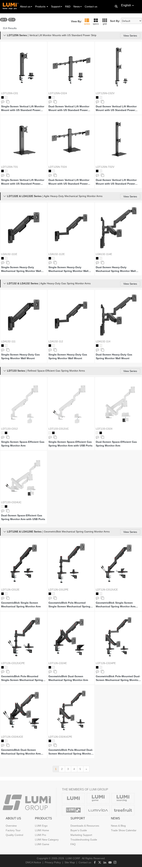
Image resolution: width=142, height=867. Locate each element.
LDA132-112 (55, 341)
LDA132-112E (56, 254)
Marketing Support (81, 834)
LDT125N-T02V (105, 166)
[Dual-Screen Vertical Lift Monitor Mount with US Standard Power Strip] (71, 67)
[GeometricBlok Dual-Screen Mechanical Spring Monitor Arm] (71, 636)
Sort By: (115, 20)
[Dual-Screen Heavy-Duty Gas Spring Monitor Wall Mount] (118, 315)
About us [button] (25, 6)
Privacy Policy (53, 862)
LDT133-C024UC (11, 502)
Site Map (70, 862)
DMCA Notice (33, 862)
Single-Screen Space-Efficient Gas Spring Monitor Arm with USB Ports (70, 443)
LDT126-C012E (10, 589)
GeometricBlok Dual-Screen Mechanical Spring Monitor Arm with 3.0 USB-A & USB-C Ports (21, 751)
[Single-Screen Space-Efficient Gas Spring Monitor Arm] (23, 402)
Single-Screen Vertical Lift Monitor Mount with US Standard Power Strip (22, 108)
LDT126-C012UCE (107, 589)
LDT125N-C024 (57, 93)
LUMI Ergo (41, 825)
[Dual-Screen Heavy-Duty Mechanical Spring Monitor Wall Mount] (118, 227)
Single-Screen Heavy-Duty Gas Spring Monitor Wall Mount (20, 356)
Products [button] (40, 6)
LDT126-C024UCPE (60, 736)
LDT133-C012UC (58, 428)
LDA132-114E (104, 254)
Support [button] (55, 6)
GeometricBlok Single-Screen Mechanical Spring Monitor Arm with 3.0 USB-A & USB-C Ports (115, 604)
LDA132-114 (103, 341)
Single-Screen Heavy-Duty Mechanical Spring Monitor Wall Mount (21, 269)
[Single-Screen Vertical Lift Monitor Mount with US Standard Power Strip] (23, 67)
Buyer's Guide (78, 830)
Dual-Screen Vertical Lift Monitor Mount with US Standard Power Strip (68, 108)
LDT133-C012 (9, 428)
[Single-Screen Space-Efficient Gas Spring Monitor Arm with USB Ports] (71, 402)
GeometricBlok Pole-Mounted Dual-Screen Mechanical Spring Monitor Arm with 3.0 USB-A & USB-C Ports (70, 751)
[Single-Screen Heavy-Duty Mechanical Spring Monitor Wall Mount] (23, 227)
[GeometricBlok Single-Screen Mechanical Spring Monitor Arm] (23, 563)
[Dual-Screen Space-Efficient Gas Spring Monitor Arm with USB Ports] (23, 476)
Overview (11, 825)
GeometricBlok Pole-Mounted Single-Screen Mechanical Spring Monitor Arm (69, 604)
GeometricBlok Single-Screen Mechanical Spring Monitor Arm (21, 604)
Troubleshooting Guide (83, 839)
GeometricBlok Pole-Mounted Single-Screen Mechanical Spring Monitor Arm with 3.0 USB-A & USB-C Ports (23, 678)
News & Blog (118, 825)
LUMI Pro (40, 834)
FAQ (73, 844)
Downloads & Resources (84, 825)
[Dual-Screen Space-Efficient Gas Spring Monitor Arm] (118, 402)
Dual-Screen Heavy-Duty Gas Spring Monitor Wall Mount (114, 356)
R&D (67, 6)
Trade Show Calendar (123, 830)
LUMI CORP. (73, 858)
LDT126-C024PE (106, 663)
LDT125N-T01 (9, 166)
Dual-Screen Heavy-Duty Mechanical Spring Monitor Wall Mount (116, 269)
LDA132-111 (8, 341)
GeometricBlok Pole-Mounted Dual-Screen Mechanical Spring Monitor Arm (118, 678)
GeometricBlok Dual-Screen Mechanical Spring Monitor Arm (68, 678)
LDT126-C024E (57, 663)
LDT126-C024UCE (12, 736)
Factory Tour (13, 830)
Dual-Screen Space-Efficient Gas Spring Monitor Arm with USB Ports (23, 517)
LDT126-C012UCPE (13, 663)
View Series (130, 35)
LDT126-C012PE (58, 589)
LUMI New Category (47, 839)
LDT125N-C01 (9, 93)
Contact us (91, 6)
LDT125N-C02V (105, 93)
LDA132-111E (9, 254)
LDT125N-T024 (57, 166)
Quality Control (14, 834)
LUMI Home (42, 830)
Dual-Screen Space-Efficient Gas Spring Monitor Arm (116, 443)
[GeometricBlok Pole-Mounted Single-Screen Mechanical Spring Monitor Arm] (71, 563)
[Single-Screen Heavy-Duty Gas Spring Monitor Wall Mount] (23, 315)
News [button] (76, 6)
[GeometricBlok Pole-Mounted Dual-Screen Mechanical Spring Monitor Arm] (118, 636)
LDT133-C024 (104, 428)
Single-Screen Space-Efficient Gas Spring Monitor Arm (22, 443)
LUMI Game (42, 844)
